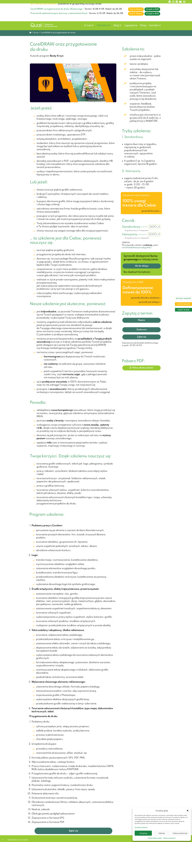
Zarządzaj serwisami (141, 827)
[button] (187, 810)
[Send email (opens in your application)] (180, 2)
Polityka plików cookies (155, 838)
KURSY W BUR (183, 310)
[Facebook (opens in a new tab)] (170, 2)
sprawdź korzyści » (150, 211)
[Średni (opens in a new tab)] (183, 2)
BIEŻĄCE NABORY (183, 298)
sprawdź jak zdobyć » (149, 302)
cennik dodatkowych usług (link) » (137, 248)
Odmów (162, 833)
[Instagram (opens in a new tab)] (173, 2)
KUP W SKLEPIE (183, 304)
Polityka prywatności (169, 838)
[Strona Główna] (30, 32)
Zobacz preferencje (180, 833)
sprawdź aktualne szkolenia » (145, 298)
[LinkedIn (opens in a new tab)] (176, 2)
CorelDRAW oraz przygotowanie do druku (58, 32)
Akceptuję (143, 833)
